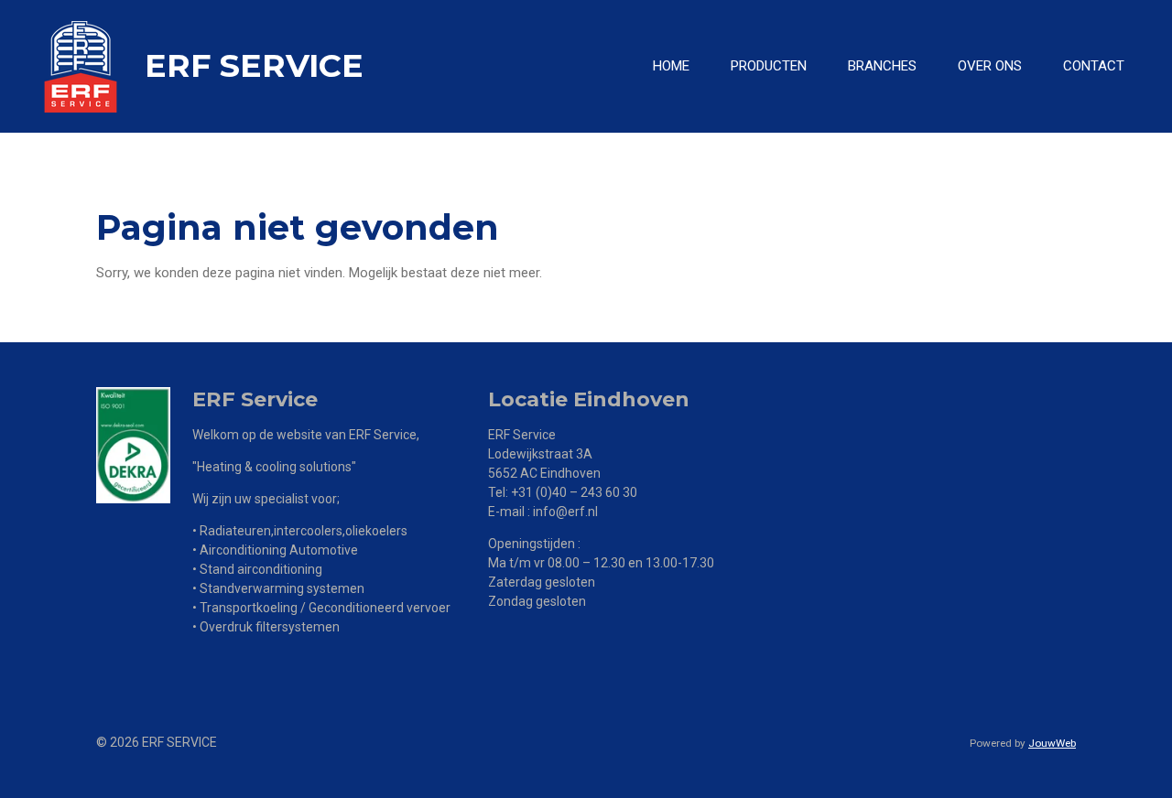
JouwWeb (1052, 743)
